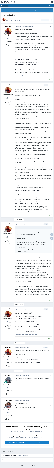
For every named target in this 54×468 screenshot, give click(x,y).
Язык (18, 465)
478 (9, 412)
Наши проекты (17, 20)
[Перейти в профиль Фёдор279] (8, 380)
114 (9, 38)
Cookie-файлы (33, 465)
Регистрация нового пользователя (16, 442)
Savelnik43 (8, 400)
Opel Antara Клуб (8, 2)
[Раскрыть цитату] (17, 227)
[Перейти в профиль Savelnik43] (8, 405)
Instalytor (12, 19)
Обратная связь (25, 465)
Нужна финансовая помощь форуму (27, 10)
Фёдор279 (8, 375)
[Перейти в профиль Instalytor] (4, 19)
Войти (38, 442)
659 (9, 387)
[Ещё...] (50, 26)
